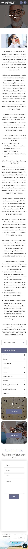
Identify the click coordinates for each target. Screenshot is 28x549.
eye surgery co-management (10, 385)
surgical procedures (8, 376)
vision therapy (6, 355)
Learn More (14, 411)
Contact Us (14, 435)
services (5, 359)
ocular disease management (10, 389)
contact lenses (7, 363)
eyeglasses (6, 368)
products (5, 380)
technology (6, 393)
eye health (5, 372)
